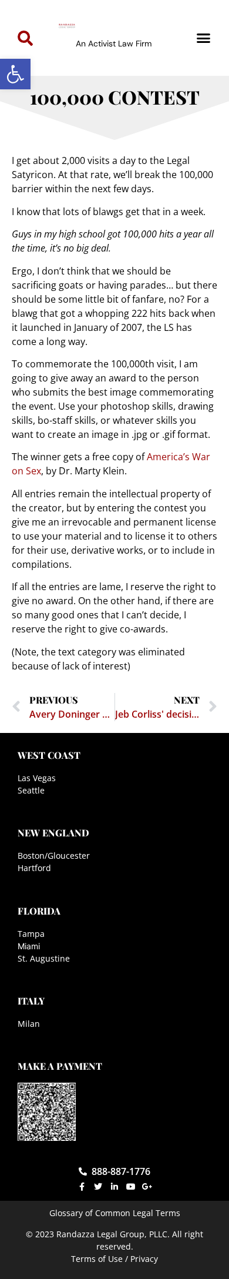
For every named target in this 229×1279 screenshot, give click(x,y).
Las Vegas (37, 778)
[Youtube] (131, 1186)
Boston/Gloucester (54, 855)
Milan (29, 1023)
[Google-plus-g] (147, 1186)
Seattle (31, 790)
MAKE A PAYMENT (60, 1066)
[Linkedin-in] (114, 1186)
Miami (29, 946)
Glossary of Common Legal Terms (114, 1212)
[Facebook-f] (81, 1186)
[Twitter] (98, 1186)
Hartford (34, 867)
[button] (15, 74)
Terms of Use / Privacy (114, 1258)
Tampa (31, 933)
